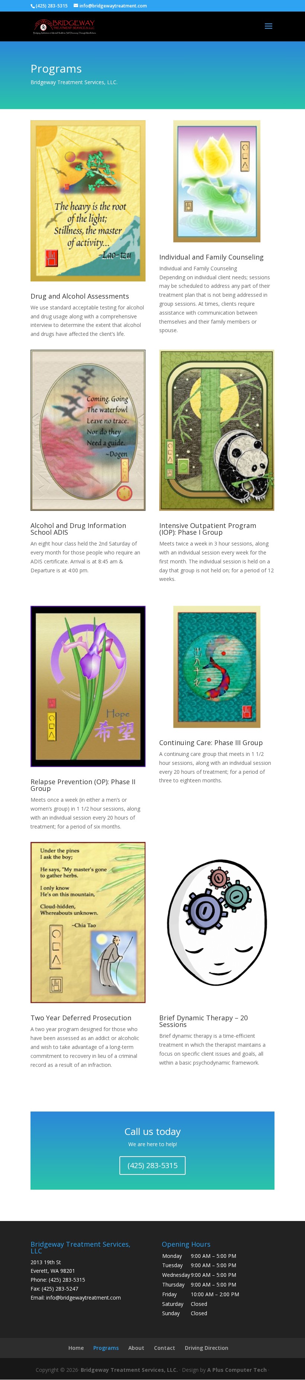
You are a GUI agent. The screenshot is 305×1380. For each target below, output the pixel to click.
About (136, 1347)
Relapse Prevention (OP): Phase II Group (82, 785)
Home (76, 1347)
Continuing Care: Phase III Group (211, 742)
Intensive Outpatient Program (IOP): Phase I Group (207, 529)
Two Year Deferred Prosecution (80, 1017)
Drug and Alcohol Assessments (79, 296)
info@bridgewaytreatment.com (83, 1297)
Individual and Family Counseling (211, 256)
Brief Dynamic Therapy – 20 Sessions (203, 1021)
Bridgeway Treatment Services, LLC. (129, 1369)
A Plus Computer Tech (237, 1369)
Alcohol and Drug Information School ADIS (78, 529)
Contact (164, 1347)
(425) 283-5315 (152, 1165)
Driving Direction (206, 1347)
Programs (106, 1347)
